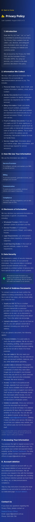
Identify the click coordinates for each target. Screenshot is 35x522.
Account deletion (21, 492)
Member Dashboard (19, 451)
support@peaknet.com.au (18, 417)
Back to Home (9, 10)
